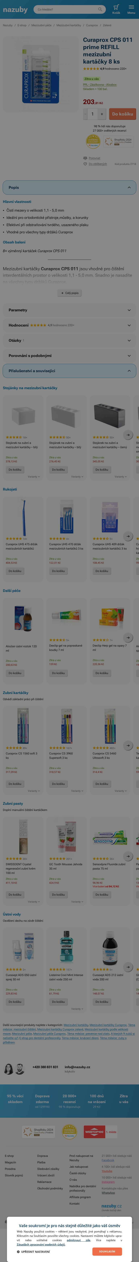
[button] (33, 1252)
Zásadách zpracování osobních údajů (41, 1244)
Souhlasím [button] (107, 1251)
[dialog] (69, 1239)
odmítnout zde (78, 1240)
